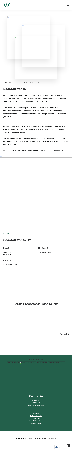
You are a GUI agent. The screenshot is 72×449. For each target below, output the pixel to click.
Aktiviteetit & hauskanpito (10, 83)
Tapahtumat (36, 418)
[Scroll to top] (68, 445)
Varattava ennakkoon (36, 83)
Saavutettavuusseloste (36, 405)
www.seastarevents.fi (10, 264)
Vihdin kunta (36, 403)
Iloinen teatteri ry (36, 359)
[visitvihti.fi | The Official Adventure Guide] (6, 5)
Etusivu (36, 411)
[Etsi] (62, 5)
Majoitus (36, 413)
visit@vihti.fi (36, 400)
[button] (67, 5)
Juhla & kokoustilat (36, 416)
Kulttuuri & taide (36, 423)
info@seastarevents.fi (45, 252)
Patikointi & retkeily (24, 83)
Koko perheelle (11, 362)
